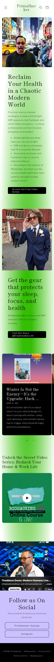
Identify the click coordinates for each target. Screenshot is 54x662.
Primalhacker (15, 651)
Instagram (27, 634)
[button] (6, 7)
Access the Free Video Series (25, 190)
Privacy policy (45, 651)
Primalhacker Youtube (27, 625)
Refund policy (30, 651)
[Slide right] (33, 440)
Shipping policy (36, 656)
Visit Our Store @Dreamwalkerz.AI (23, 334)
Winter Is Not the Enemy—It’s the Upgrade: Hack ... (22, 394)
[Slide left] (21, 440)
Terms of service (20, 656)
